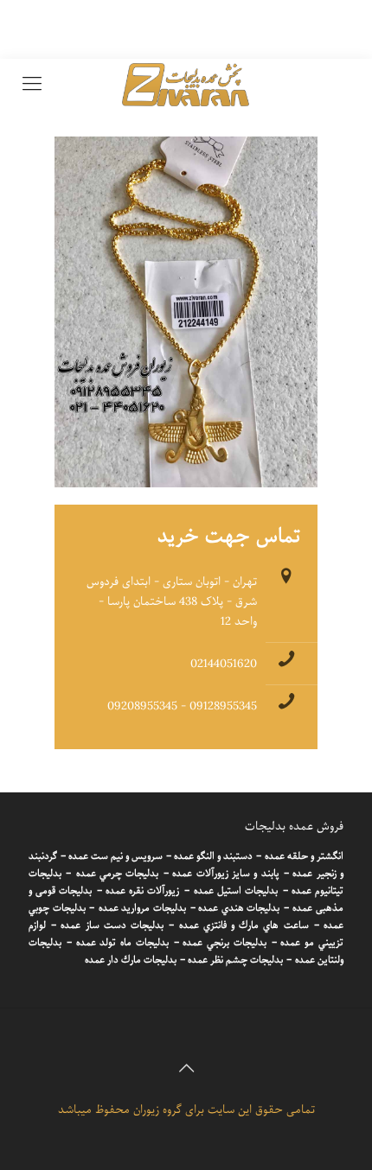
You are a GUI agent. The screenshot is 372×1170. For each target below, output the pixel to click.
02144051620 (223, 664)
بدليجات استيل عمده (236, 891)
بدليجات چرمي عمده (117, 873)
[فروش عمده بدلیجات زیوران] (186, 84)
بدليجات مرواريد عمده (142, 908)
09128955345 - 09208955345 (182, 706)
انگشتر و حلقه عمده (304, 856)
